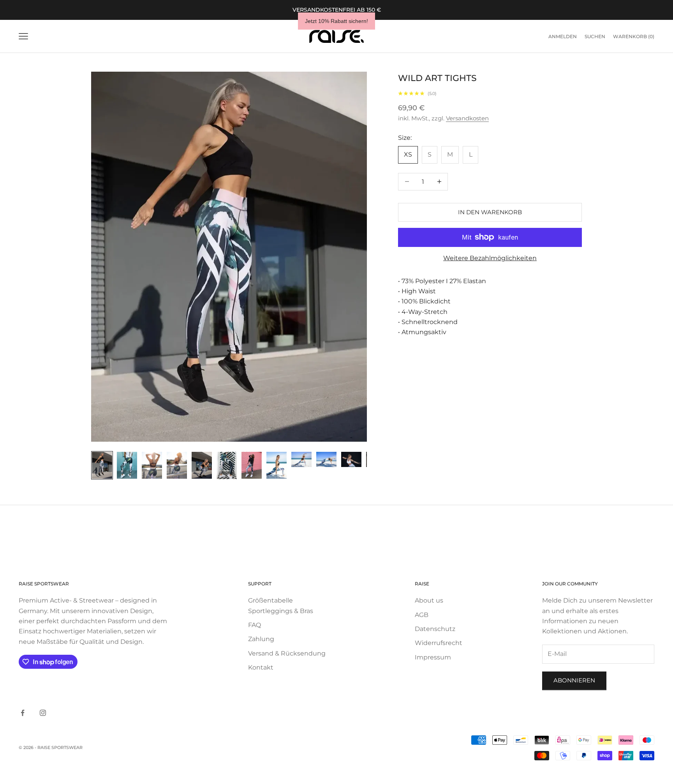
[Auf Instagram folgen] (43, 713)
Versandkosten (467, 118)
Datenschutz (435, 629)
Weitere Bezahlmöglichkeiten (490, 258)
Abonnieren (574, 680)
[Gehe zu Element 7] (252, 465)
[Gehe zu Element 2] (127, 465)
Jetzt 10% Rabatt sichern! (336, 21)
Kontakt (260, 667)
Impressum (433, 657)
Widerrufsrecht (438, 643)
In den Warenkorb (490, 211)
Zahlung (261, 639)
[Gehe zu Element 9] (301, 459)
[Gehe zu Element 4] (177, 465)
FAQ (254, 625)
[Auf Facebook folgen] (22, 713)
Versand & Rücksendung (287, 653)
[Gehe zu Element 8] (276, 465)
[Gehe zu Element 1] (102, 465)
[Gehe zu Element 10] (326, 459)
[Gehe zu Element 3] (152, 465)
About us (429, 600)
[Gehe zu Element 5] (202, 465)
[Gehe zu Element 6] (227, 465)
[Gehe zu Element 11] (351, 459)
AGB (421, 615)
